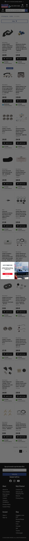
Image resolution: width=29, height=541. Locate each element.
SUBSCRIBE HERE (7, 273)
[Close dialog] (27, 262)
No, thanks (7, 276)
